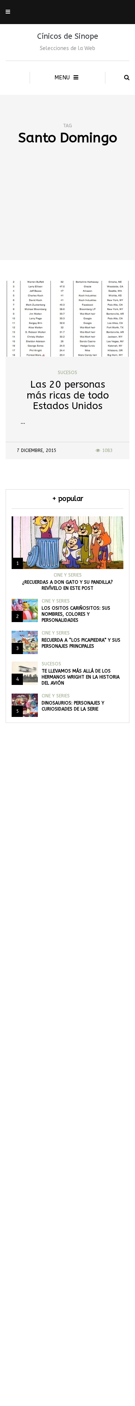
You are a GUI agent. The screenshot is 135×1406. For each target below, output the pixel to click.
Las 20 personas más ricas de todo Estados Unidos (68, 395)
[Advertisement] (67, 216)
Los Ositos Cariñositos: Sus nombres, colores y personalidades (76, 614)
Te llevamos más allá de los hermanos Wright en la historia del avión (81, 677)
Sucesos (67, 372)
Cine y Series (68, 575)
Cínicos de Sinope (67, 36)
